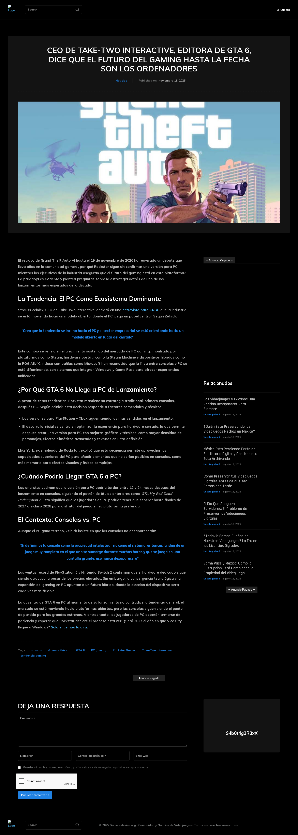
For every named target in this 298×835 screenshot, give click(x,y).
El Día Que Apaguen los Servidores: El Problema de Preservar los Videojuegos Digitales (225, 511)
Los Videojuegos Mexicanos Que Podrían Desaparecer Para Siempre (229, 404)
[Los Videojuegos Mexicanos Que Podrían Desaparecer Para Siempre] (272, 402)
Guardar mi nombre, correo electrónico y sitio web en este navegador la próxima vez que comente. (86, 767)
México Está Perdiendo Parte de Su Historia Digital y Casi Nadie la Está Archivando (230, 453)
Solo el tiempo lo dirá (69, 627)
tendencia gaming (33, 655)
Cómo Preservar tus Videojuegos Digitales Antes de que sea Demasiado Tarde (230, 481)
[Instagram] (268, 825)
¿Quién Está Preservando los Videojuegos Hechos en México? (229, 429)
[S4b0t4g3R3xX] (241, 714)
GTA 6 (80, 650)
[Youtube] (286, 825)
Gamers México (59, 650)
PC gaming (98, 650)
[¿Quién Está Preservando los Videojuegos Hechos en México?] (272, 429)
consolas (35, 650)
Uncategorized (212, 414)
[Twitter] (242, 744)
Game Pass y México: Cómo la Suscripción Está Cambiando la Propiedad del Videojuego (228, 568)
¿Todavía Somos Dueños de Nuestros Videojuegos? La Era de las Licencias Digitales (230, 540)
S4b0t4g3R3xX (242, 733)
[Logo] (12, 10)
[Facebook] (259, 825)
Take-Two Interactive (157, 650)
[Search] (77, 9)
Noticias (121, 80)
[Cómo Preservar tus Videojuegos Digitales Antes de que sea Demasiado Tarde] (272, 479)
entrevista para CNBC (140, 310)
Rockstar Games (124, 650)
